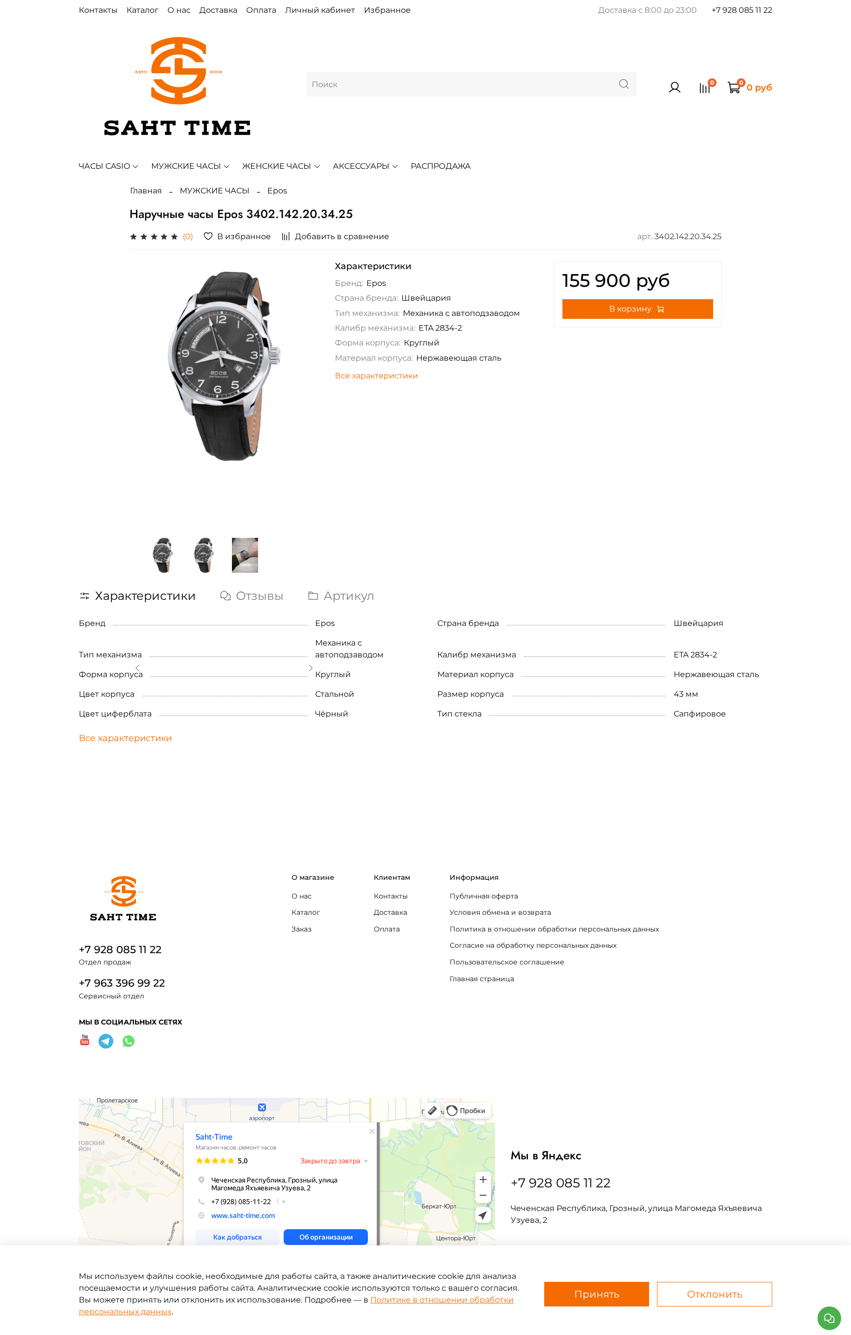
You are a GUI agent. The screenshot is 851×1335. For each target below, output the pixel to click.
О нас (179, 10)
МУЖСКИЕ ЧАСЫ (186, 166)
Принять (596, 1294)
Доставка (218, 10)
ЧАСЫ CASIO (104, 166)
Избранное (387, 10)
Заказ (301, 929)
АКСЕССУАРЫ (361, 166)
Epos (277, 190)
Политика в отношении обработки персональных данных (554, 929)
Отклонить (714, 1294)
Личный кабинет (320, 10)
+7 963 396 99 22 (122, 983)
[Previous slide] (145, 392)
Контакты (98, 10)
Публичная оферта (484, 896)
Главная (146, 190)
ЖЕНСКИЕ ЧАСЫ (276, 166)
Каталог (143, 10)
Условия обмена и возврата (500, 912)
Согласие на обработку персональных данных (533, 945)
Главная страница (482, 978)
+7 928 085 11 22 (742, 10)
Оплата (261, 10)
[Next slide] (303, 392)
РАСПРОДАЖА (441, 166)
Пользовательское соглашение (507, 962)
